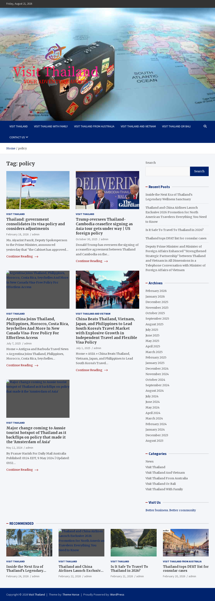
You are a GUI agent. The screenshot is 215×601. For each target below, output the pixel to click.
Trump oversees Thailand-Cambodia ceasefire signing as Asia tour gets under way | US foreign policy (104, 226)
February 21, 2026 (122, 576)
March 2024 (154, 418)
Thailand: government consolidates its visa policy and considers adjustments (35, 224)
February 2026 (156, 291)
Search (151, 163)
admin (35, 234)
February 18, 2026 (17, 234)
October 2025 (155, 313)
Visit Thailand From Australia (94, 126)
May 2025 (152, 341)
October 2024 (155, 380)
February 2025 (156, 357)
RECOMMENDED (21, 523)
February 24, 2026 (17, 576)
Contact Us (17, 137)
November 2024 (157, 374)
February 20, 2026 (174, 576)
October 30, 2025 (86, 239)
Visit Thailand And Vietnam (138, 126)
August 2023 (154, 441)
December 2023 (157, 435)
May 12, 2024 (14, 447)
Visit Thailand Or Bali (176, 126)
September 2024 (157, 385)
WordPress (117, 594)
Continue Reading (20, 256)
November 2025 (157, 308)
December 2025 (157, 302)
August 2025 (155, 324)
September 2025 (157, 318)
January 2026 (155, 296)
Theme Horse (71, 594)
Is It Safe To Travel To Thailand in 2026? (174, 230)
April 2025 (153, 346)
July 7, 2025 (13, 343)
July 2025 (152, 330)
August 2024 (155, 391)
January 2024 (155, 429)
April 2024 (153, 413)
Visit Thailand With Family (51, 126)
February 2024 (156, 424)
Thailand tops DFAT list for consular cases (176, 238)
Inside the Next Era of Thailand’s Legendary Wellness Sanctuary (24, 571)
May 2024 (153, 407)
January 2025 (155, 363)
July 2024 (152, 396)
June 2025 (153, 335)
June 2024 (153, 402)
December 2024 (157, 368)
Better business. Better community (171, 510)
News (149, 461)
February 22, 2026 (70, 576)
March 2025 (154, 352)
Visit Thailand (18, 126)
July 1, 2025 (83, 348)
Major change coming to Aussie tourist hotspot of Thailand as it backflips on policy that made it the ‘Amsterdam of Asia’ (36, 435)
